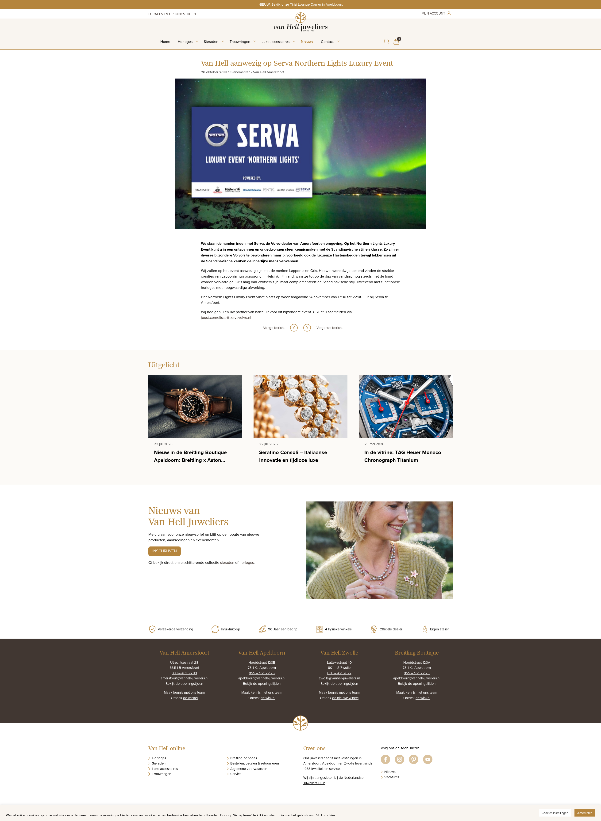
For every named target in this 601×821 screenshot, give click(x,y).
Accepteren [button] (584, 813)
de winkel (190, 697)
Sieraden (211, 41)
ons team (198, 692)
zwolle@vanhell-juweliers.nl (339, 678)
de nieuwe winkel (345, 697)
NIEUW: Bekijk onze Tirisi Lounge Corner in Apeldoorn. (300, 4)
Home (165, 41)
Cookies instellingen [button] (555, 813)
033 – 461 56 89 (184, 672)
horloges (246, 562)
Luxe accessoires (275, 41)
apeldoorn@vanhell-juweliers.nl (261, 678)
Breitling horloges (243, 758)
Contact (327, 41)
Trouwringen (240, 41)
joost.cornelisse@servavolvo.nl (226, 317)
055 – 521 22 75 (262, 672)
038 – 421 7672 (339, 672)
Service (235, 773)
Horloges (185, 41)
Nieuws (307, 41)
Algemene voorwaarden (248, 768)
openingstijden (192, 683)
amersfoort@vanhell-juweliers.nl (184, 678)
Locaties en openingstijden (172, 14)
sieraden (227, 562)
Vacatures (391, 777)
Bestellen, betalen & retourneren (254, 763)
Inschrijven (164, 551)
